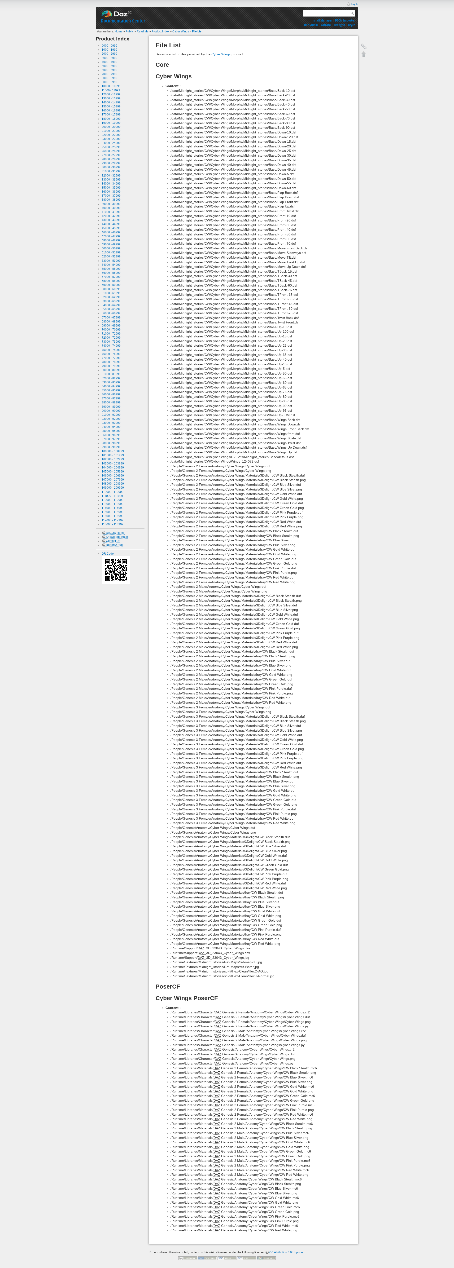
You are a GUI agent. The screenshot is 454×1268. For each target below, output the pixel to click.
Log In (354, 4)
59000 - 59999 (111, 285)
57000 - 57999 (111, 276)
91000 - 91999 (111, 414)
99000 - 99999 (111, 447)
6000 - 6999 (109, 70)
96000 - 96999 (111, 435)
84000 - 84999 (111, 386)
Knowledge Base (117, 537)
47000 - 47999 (111, 236)
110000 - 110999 (112, 492)
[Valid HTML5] (227, 1257)
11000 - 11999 (111, 90)
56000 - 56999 (111, 272)
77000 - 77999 (111, 358)
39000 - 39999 (111, 204)
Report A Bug (114, 545)
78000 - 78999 (111, 362)
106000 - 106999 (113, 475)
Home (118, 31)
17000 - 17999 (111, 114)
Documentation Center (123, 20)
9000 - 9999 (109, 82)
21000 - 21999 (111, 131)
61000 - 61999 (111, 293)
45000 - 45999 (111, 228)
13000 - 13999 (111, 98)
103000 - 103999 (113, 463)
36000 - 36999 (111, 191)
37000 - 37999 (111, 195)
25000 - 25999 (111, 147)
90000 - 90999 (111, 410)
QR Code (108, 553)
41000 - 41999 (111, 212)
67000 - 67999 (111, 317)
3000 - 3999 (109, 58)
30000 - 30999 (111, 167)
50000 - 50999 (111, 248)
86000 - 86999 (111, 394)
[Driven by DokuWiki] (266, 1257)
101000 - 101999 (113, 455)
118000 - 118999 (112, 524)
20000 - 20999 (111, 126)
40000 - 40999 (111, 208)
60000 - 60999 (111, 289)
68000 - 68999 (111, 321)
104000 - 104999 (113, 467)
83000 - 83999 (111, 382)
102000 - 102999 (113, 459)
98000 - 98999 (111, 443)
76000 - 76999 (111, 354)
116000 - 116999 (112, 516)
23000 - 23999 (111, 139)
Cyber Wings (180, 31)
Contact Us (113, 541)
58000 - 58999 (111, 281)
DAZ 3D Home (115, 533)
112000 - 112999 (112, 500)
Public (130, 31)
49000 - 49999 (111, 244)
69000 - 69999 (111, 325)
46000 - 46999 (111, 232)
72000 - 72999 (111, 337)
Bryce (351, 24)
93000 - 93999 (111, 422)
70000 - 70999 (111, 329)
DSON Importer (345, 20)
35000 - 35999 (111, 187)
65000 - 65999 (111, 309)
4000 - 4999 (109, 62)
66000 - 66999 (111, 313)
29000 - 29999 (111, 163)
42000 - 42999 (111, 216)
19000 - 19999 (111, 122)
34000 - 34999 (111, 183)
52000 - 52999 (111, 256)
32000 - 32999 (111, 175)
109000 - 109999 (113, 487)
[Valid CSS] (246, 1257)
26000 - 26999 (111, 151)
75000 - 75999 (111, 350)
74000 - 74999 (111, 345)
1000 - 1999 (109, 49)
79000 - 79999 (111, 366)
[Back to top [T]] (363, 54)
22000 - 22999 (111, 135)
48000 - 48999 (111, 240)
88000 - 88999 (111, 402)
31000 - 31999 (111, 171)
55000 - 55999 (111, 268)
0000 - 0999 (109, 45)
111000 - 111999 (112, 496)
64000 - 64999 (111, 305)
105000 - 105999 (113, 471)
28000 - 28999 (111, 159)
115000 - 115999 (112, 512)
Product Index (160, 31)
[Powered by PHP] (207, 1257)
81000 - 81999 (111, 374)
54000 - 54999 (111, 264)
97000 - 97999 (111, 439)
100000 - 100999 (113, 451)
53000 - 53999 (111, 260)
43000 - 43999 (111, 220)
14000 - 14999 (111, 102)
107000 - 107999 (113, 479)
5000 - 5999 (109, 66)
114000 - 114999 (112, 508)
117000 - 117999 (112, 520)
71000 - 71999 (111, 333)
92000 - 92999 (111, 418)
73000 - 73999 (111, 341)
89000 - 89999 (111, 406)
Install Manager (322, 20)
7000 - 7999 (109, 74)
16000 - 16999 (111, 110)
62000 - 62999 (111, 297)
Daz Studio (311, 24)
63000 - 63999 (111, 301)
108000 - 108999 (113, 483)
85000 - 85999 (111, 390)
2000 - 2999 (109, 53)
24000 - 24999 (111, 143)
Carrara (326, 24)
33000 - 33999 (111, 179)
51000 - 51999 (111, 252)
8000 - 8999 (109, 78)
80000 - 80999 (111, 370)
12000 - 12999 (111, 94)
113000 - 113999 (112, 504)
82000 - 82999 (111, 378)
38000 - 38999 (111, 199)
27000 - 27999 (111, 155)
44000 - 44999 (111, 224)
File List (197, 31)
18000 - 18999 (111, 118)
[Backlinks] (363, 46)
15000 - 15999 (111, 106)
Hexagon (339, 24)
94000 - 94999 (111, 427)
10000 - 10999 (111, 86)
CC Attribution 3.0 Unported (287, 1252)
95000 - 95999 (111, 431)
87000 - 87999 (111, 398)
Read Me (142, 31)
